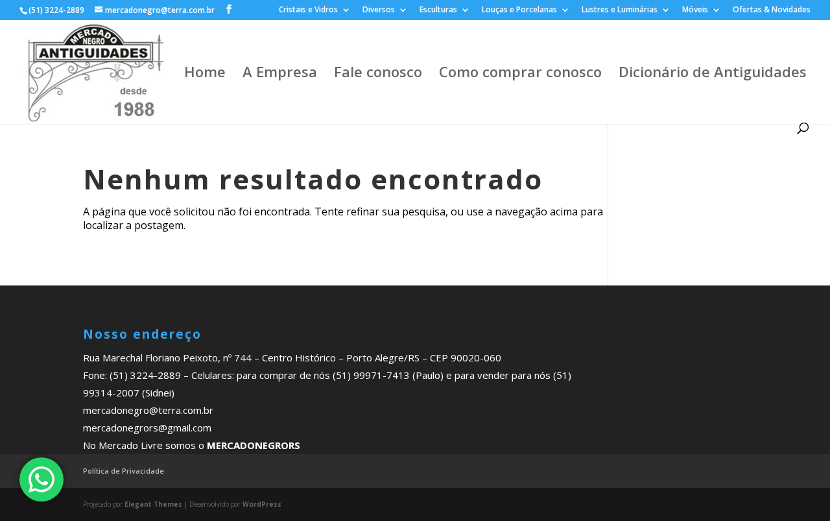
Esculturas (438, 10)
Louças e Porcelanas (519, 10)
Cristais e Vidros (308, 10)
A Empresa (280, 74)
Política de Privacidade (123, 471)
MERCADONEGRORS (253, 445)
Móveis (695, 10)
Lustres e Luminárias (620, 10)
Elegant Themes (153, 504)
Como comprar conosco (520, 74)
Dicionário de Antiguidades (713, 74)
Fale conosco (378, 74)
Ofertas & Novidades (772, 10)
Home (205, 74)
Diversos (378, 10)
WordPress (262, 504)
